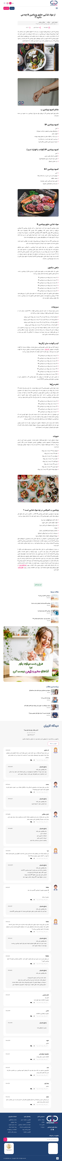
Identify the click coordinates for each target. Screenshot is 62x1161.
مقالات (48, 22)
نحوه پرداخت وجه (26, 1129)
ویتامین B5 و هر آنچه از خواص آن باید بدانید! (40, 603)
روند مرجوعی (14, 1122)
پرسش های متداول (12, 1132)
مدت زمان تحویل (13, 1125)
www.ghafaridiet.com (7, 1158)
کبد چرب (47, 349)
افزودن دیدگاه (53, 743)
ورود (12, 3)
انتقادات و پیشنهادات (12, 1129)
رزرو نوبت (12, 8)
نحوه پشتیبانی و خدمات (25, 1127)
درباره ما (42, 1127)
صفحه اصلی (54, 22)
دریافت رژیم (6, 8)
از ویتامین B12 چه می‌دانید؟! (44, 596)
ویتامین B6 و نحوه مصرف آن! (44, 611)
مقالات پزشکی (42, 22)
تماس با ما (42, 1125)
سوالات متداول (41, 1120)
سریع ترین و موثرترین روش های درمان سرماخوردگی (39, 690)
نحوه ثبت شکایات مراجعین (24, 1125)
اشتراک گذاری (36, 27)
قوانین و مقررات (26, 1132)
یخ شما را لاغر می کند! (45, 698)
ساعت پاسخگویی (13, 1120)
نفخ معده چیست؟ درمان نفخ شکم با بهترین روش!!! (39, 713)
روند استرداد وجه (13, 1127)
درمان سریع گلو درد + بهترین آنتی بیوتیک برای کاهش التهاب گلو (37, 705)
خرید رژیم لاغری (38, 585)
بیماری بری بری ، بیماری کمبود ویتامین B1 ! (41, 618)
